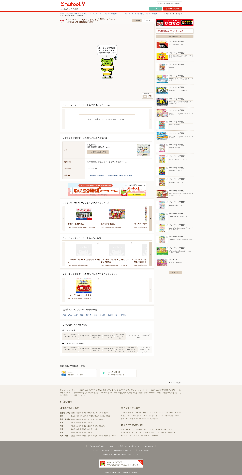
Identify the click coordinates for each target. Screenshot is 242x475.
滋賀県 (89, 426)
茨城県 (97, 416)
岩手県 (84, 413)
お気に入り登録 (98, 243)
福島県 (106, 413)
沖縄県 (113, 436)
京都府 (84, 426)
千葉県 (91, 416)
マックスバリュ (148, 429)
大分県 (95, 436)
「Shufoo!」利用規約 (96, 446)
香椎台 (123, 315)
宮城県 (89, 413)
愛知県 (73, 423)
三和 (145, 436)
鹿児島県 (107, 436)
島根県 (89, 429)
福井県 (101, 419)
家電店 (123, 416)
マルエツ (141, 433)
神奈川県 (79, 416)
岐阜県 (84, 423)
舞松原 (88, 315)
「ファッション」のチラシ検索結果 (105, 14)
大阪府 (73, 426)
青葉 (82, 315)
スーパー (124, 413)
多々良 (102, 315)
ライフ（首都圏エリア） (169, 433)
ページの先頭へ (175, 383)
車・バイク (159, 416)
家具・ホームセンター (173, 413)
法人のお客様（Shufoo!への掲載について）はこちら (121, 454)
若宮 (70, 315)
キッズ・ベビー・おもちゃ (146, 416)
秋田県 (95, 413)
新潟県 (84, 419)
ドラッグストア (159, 413)
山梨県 (73, 419)
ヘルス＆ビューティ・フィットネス (146, 419)
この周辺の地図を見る (98, 152)
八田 (64, 315)
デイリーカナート (154, 436)
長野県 (78, 419)
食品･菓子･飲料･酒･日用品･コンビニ (140, 413)
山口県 (95, 429)
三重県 (89, 423)
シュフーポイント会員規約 (100, 450)
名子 (117, 315)
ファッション (131, 416)
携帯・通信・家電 (127, 419)
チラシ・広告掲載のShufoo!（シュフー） (74, 14)
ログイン (155, 9)
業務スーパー (125, 429)
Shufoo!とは (149, 446)
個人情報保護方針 (145, 450)
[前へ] (63, 119)
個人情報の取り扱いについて (124, 450)
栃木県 (102, 416)
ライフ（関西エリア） (152, 433)
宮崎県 (101, 436)
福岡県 (73, 436)
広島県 (78, 429)
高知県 (89, 432)
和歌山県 (102, 426)
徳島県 (73, 432)
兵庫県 (78, 426)
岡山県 (73, 429)
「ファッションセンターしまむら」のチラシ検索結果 (139, 14)
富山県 (89, 419)
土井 (76, 315)
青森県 (78, 413)
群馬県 (108, 416)
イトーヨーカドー (127, 433)
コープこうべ (132, 436)
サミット (124, 436)
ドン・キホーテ (136, 429)
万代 (135, 433)
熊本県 (89, 436)
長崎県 (84, 436)
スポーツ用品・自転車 (171, 416)
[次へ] (150, 119)
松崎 (95, 315)
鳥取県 (84, 429)
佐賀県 (78, 436)
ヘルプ (111, 446)
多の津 (110, 315)
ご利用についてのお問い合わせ (129, 446)
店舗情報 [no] (137, 20)
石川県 (95, 419)
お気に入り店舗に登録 (148, 20)
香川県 (78, 432)
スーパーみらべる (160, 429)
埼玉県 (85, 416)
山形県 (101, 413)
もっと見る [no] (175, 272)
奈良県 (95, 426)
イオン (169, 429)
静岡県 (78, 423)
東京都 (73, 416)
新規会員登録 (172, 9)
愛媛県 (84, 432)
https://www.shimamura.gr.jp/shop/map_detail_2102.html (109, 175)
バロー (140, 436)
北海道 (73, 413)
